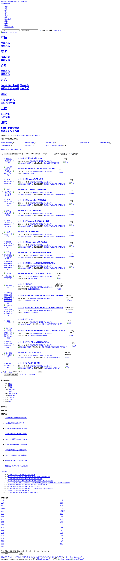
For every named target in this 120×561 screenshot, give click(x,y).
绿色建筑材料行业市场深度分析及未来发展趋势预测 (25, 479)
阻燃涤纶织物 (36, 135)
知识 (4, 94)
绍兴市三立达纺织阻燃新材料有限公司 (54, 347)
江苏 (2, 514)
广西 (2, 527)
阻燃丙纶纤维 (5, 145)
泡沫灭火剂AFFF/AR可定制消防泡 (16, 460)
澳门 (61, 544)
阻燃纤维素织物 (6, 143)
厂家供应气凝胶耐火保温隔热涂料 (16, 418)
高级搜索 (32, 374)
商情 (4, 51)
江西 (2, 519)
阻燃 (55, 30)
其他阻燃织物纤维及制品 (54, 145)
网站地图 (46, 557)
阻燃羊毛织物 (29, 143)
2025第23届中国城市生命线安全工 (16, 444)
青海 (2, 538)
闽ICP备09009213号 (76, 557)
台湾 (61, 541)
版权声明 (39, 557)
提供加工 (17, 149)
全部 (2, 149)
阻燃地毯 (28, 145)
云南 (2, 533)
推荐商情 (5, 57)
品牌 (18, 551)
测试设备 (5, 131)
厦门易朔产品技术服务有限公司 (54, 184)
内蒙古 (3, 508)
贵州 (61, 530)
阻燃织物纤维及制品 (23, 135)
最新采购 (5, 60)
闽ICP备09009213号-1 (44, 559)
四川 (2, 530)
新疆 (2, 541)
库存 (21, 149)
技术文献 (5, 117)
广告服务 (11, 557)
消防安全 (10, 102)
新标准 (10, 399)
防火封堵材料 (13, 393)
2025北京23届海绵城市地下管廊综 (16, 439)
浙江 (61, 514)
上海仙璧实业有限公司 (30, 312)
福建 (61, 516)
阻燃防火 (10, 99)
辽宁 (61, 508)
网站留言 (60, 557)
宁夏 (61, 538)
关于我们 (18, 557)
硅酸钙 (10, 391)
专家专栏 (24, 88)
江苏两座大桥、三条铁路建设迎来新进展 (21, 475)
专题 (29, 551)
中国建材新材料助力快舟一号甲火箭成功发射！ (23, 492)
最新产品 (5, 46)
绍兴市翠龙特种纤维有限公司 (37, 335)
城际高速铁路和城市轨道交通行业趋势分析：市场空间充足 (27, 485)
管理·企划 (24, 551)
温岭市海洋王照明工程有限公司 (52, 324)
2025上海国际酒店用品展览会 (14, 423)
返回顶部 (23, 374)
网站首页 (4, 557)
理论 (3, 102)
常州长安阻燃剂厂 (34, 289)
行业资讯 (14, 85)
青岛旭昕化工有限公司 (51, 163)
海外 (2, 546)
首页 (9, 135)
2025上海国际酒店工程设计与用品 (16, 434)
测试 (4, 122)
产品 (4, 37)
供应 (5, 149)
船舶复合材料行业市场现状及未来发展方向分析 (23, 486)
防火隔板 (11, 397)
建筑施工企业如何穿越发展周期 (18, 490)
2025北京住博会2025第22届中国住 (16, 455)
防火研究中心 (32, 278)
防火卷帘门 (12, 390)
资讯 (4, 80)
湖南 (2, 525)
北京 (2, 500)
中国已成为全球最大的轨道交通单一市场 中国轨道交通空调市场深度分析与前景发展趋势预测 (39, 483)
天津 (2, 503)
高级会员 (5, 71)
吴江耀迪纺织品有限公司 (52, 357)
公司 (4, 65)
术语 (3, 99)
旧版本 (66, 557)
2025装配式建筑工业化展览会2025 (16, 450)
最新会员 (5, 74)
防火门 (11, 401)
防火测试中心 (45, 551)
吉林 (2, 511)
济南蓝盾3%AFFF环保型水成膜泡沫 (16, 466)
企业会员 (21, 158)
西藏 (61, 533)
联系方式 (25, 557)
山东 (61, 519)
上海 (61, 500)
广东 (61, 525)
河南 (2, 522)
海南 (61, 527)
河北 (2, 505)
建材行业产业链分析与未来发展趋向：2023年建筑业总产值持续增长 (30, 488)
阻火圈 (10, 388)
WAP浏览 (24, 1)
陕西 (2, 535)
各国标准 (5, 114)
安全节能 (14, 131)
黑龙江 (62, 511)
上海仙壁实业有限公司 (30, 300)
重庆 (61, 503)
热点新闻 (5, 85)
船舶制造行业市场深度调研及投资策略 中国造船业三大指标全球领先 (30, 481)
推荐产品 (5, 43)
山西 (61, 505)
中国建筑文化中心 (29, 173)
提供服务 (11, 149)
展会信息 (24, 85)
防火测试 (14, 128)
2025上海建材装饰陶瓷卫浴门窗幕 (16, 428)
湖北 (61, 522)
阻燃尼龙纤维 (84, 143)
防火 (59, 30)
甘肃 (61, 535)
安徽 (2, 516)
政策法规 (14, 88)
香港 (2, 544)
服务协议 (32, 557)
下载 (4, 108)
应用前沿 (5, 88)
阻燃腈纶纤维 (104, 143)
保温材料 (12, 395)
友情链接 (53, 557)
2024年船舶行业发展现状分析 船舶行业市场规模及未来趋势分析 (29, 477)
